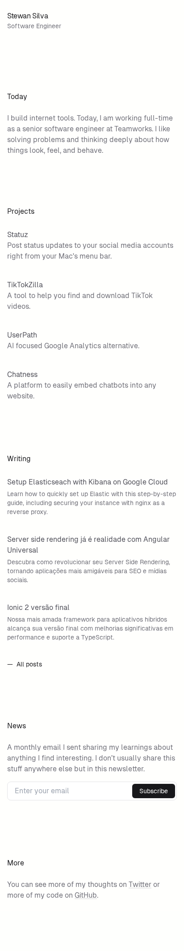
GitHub (86, 895)
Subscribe (153, 791)
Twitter (140, 884)
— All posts (24, 664)
